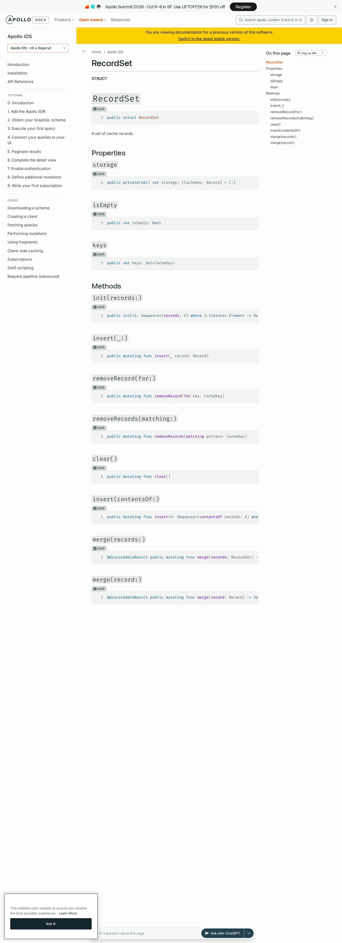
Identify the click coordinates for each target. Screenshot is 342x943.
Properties (274, 68)
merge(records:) (283, 137)
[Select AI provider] (249, 933)
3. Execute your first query (31, 128)
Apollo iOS (115, 52)
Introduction (18, 64)
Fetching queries (23, 225)
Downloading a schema (29, 208)
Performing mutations (27, 233)
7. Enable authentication (29, 168)
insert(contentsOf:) (285, 130)
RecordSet (274, 62)
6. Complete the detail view (32, 160)
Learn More (68, 913)
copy (251, 116)
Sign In (327, 20)
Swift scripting (20, 267)
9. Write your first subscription (35, 185)
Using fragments (22, 242)
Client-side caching (25, 250)
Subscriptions (20, 259)
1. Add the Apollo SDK (27, 111)
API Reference (21, 81)
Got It (51, 924)
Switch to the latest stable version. (209, 38)
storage (276, 75)
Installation (17, 73)
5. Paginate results (24, 151)
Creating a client (22, 216)
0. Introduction (21, 103)
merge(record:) (282, 143)
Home (96, 52)
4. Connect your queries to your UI (36, 140)
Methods (273, 93)
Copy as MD (308, 52)
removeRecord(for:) (286, 112)
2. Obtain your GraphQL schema (37, 120)
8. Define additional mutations (34, 177)
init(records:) (280, 99)
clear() (275, 124)
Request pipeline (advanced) (34, 276)
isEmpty (276, 81)
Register (243, 6)
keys (274, 87)
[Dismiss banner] (335, 7)
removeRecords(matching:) (292, 118)
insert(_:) (277, 106)
